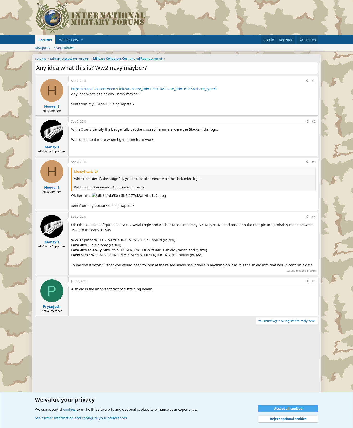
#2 (314, 121)
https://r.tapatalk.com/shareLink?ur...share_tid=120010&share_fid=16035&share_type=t (144, 88)
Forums (45, 39)
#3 (314, 162)
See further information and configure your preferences (81, 418)
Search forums (64, 48)
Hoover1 (51, 106)
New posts (42, 48)
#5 (314, 281)
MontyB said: (83, 171)
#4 (314, 217)
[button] (82, 39)
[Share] (307, 81)
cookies (69, 409)
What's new (68, 39)
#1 (314, 81)
